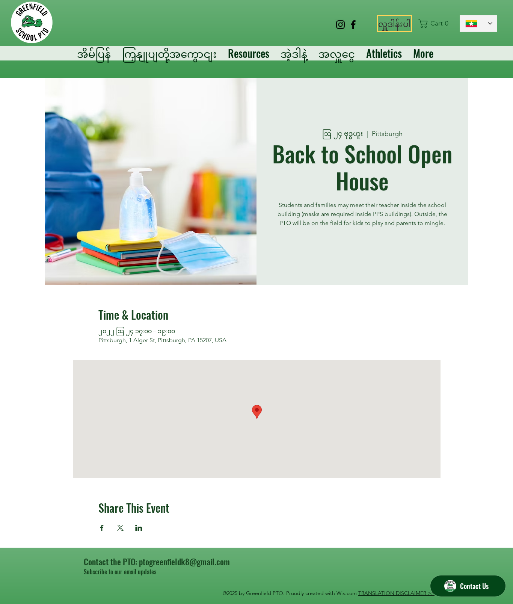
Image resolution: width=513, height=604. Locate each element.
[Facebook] (353, 24)
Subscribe (95, 571)
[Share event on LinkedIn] (138, 528)
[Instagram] (340, 24)
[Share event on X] (120, 528)
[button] (435, 23)
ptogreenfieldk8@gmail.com (184, 562)
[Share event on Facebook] (102, 528)
